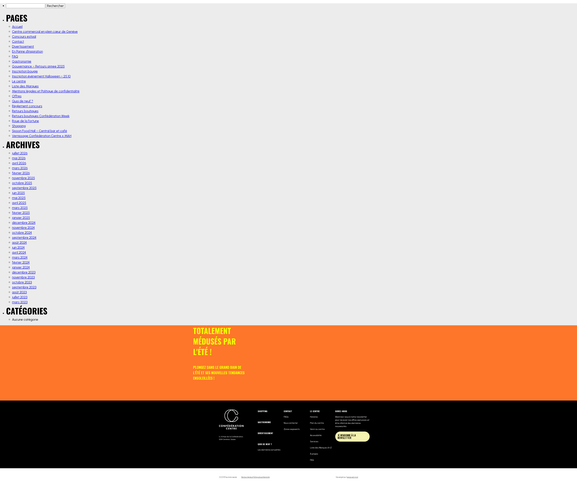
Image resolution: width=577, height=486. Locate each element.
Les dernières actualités (269, 450)
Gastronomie (269, 16)
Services (314, 441)
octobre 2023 (22, 282)
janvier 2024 (21, 267)
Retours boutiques (25, 111)
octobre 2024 (22, 233)
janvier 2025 (21, 218)
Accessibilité (316, 435)
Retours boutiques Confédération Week (40, 116)
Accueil (17, 27)
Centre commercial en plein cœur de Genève (45, 31)
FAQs (286, 417)
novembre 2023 (23, 277)
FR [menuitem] (386, 14)
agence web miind (352, 477)
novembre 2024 (23, 228)
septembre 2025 (24, 188)
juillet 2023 (19, 297)
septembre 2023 (24, 287)
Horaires (314, 417)
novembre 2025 (23, 178)
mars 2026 (20, 168)
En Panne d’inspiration (27, 51)
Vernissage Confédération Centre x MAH (41, 136)
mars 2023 (19, 302)
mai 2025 (19, 198)
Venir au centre (317, 429)
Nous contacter (291, 423)
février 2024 (21, 262)
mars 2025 (20, 208)
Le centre (361, 16)
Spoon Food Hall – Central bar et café (39, 131)
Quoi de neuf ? (313, 16)
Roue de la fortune (25, 121)
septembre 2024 (24, 237)
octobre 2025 (22, 183)
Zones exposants (292, 429)
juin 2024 (18, 247)
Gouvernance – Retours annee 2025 (38, 66)
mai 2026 (19, 158)
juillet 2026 (19, 153)
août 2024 (19, 242)
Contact (345, 16)
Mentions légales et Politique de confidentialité (45, 91)
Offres (331, 16)
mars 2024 (19, 257)
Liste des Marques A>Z (321, 447)
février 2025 (21, 213)
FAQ (15, 56)
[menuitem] (386, 14)
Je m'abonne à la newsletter (347, 436)
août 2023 (19, 292)
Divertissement (291, 16)
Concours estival (24, 36)
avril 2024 (19, 252)
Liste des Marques (25, 86)
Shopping (250, 16)
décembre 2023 (23, 272)
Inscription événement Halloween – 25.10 (41, 76)
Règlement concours (27, 106)
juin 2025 (18, 193)
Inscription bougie (25, 71)
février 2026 (21, 173)
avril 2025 (19, 203)
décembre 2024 (23, 223)
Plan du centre (317, 423)
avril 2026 (19, 163)
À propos (314, 454)
